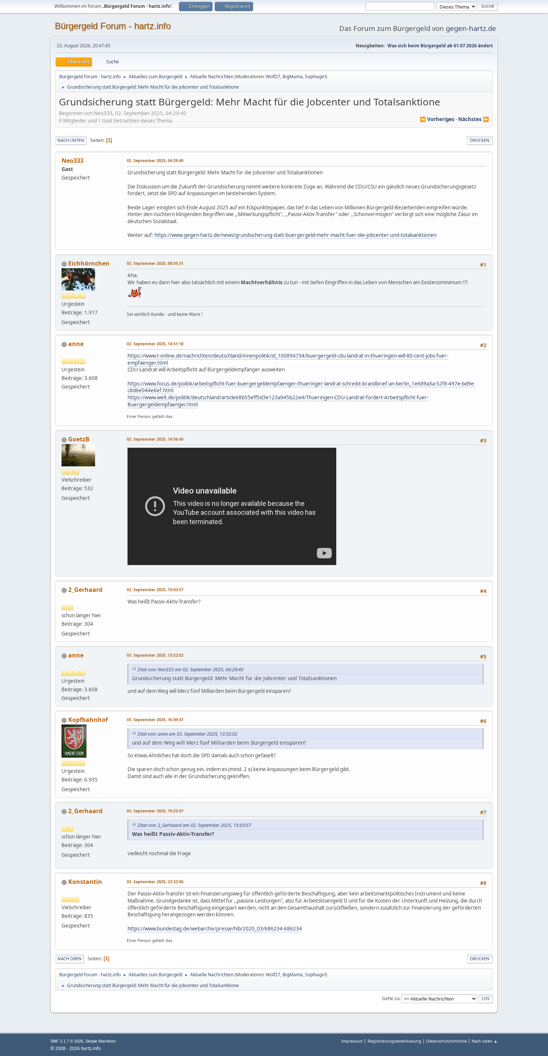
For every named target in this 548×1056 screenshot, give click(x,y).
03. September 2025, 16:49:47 (155, 719)
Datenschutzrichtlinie (446, 1041)
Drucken (479, 140)
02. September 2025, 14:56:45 (155, 439)
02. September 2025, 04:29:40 (155, 160)
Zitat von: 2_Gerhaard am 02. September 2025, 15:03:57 (194, 825)
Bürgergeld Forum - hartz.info (113, 26)
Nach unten (70, 140)
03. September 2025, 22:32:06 (155, 881)
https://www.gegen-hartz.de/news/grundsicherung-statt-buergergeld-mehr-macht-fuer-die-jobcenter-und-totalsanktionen (295, 235)
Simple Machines (100, 1041)
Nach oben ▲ (485, 1041)
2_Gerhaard (85, 590)
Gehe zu (390, 998)
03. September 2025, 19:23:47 (155, 811)
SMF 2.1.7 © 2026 (66, 1041)
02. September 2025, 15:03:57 (155, 589)
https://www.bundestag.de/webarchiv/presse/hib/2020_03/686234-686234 (214, 928)
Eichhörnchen (89, 263)
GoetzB (78, 439)
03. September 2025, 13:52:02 (155, 655)
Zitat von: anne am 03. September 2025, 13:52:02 (187, 734)
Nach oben (69, 958)
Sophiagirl (315, 76)
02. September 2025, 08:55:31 (155, 263)
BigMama (293, 76)
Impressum (352, 1041)
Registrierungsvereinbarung (394, 1041)
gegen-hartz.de (471, 28)
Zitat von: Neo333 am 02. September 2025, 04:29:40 (190, 669)
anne (76, 344)
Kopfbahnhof (88, 720)
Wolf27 (273, 76)
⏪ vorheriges (437, 119)
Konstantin (85, 882)
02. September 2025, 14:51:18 (155, 343)
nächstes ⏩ (473, 119)
